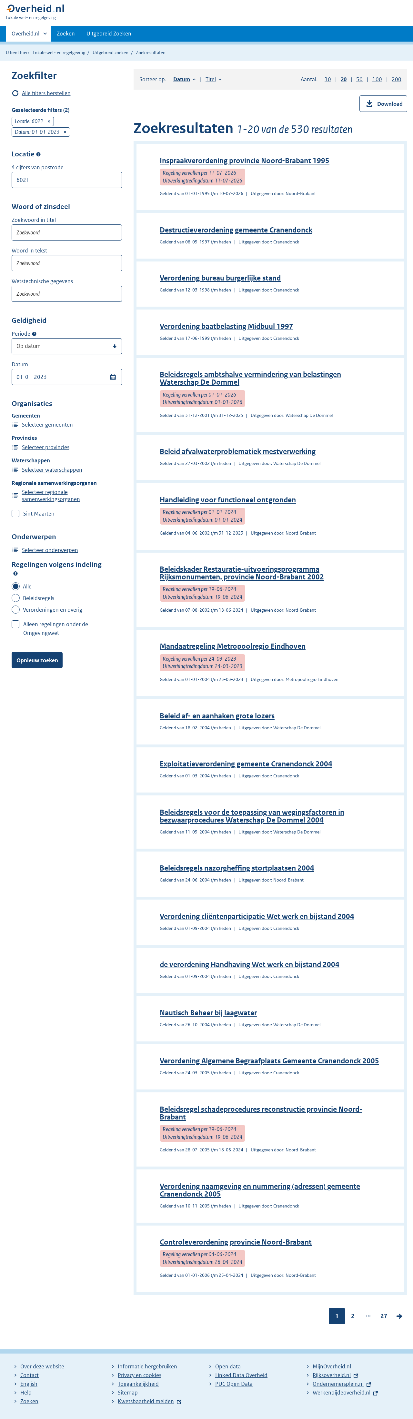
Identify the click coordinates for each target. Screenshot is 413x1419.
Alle (27, 586)
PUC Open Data (234, 1383)
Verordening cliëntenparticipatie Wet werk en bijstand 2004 (257, 916)
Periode (21, 334)
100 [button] (377, 79)
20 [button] (344, 79)
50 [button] (359, 79)
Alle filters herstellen (46, 93)
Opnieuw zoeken (37, 660)
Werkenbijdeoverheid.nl (341, 1392)
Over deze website (42, 1366)
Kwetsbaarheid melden (146, 1401)
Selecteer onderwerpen (50, 550)
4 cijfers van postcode (38, 167)
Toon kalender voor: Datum (112, 377)
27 (384, 1317)
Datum (20, 364)
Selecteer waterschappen (52, 469)
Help (26, 1392)
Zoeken (66, 33)
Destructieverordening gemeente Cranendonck (236, 230)
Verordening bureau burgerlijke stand (220, 278)
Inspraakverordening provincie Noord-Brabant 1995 (244, 160)
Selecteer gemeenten (47, 424)
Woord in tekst (29, 250)
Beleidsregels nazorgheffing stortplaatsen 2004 (237, 868)
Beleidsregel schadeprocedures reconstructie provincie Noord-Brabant (261, 1113)
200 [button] (396, 79)
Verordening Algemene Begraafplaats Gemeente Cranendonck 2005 (269, 1061)
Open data (228, 1366)
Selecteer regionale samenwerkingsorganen (51, 495)
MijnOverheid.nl (332, 1366)
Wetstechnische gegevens (42, 281)
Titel (214, 79)
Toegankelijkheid (138, 1383)
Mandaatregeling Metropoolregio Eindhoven (233, 646)
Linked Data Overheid (241, 1375)
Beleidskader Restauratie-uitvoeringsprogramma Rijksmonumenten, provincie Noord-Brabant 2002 (242, 573)
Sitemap (128, 1392)
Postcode (38, 154)
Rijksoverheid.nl (332, 1375)
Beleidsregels (38, 598)
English (28, 1383)
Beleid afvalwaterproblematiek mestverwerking (238, 451)
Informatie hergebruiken (147, 1366)
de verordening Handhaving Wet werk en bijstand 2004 (249, 964)
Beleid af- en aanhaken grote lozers (217, 716)
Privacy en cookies (139, 1375)
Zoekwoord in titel (34, 220)
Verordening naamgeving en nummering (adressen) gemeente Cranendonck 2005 (260, 1190)
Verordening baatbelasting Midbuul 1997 (226, 326)
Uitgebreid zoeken (110, 52)
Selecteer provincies (45, 447)
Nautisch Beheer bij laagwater (208, 1013)
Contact (29, 1375)
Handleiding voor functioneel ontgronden (228, 500)
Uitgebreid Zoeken (108, 33)
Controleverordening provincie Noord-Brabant (236, 1242)
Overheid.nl (25, 36)
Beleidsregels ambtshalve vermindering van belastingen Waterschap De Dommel (250, 378)
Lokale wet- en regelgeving (59, 52)
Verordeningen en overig (52, 609)
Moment (34, 334)
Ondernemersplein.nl (338, 1383)
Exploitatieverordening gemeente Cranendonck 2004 (246, 764)
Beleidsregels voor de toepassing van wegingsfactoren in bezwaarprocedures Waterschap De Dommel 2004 (252, 816)
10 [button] (328, 79)
